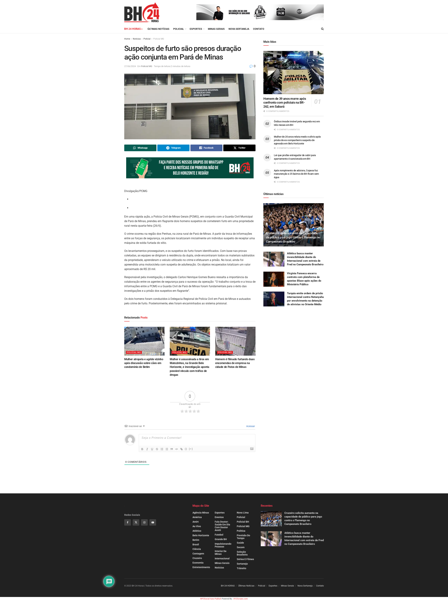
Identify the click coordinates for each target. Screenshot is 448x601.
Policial (178, 28)
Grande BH (221, 539)
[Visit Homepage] (141, 12)
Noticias (137, 39)
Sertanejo (242, 563)
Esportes (196, 28)
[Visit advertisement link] (260, 12)
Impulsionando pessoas (223, 545)
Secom (240, 547)
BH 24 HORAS (228, 585)
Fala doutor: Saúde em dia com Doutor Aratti (222, 526)
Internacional (222, 558)
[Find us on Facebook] (127, 522)
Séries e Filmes (245, 559)
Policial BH (243, 521)
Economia (198, 562)
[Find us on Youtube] (152, 522)
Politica (241, 530)
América (197, 517)
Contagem (198, 553)
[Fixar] (157, 449)
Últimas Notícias (158, 28)
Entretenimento (201, 567)
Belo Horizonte (200, 535)
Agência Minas (200, 512)
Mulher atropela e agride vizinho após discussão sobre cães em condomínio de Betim (143, 363)
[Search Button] (322, 29)
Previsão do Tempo (243, 537)
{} (186, 449)
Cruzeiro (197, 558)
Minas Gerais (216, 28)
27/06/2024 (130, 66)
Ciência (196, 549)
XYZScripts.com (240, 599)
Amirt (195, 521)
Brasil (195, 544)
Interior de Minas (220, 552)
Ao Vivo (196, 526)
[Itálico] (147, 449)
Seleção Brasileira (242, 553)
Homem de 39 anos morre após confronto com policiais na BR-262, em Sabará (284, 102)
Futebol (219, 534)
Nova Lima (243, 512)
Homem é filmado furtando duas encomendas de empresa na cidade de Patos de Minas (235, 363)
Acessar (250, 426)
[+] (191, 449)
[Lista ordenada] (161, 449)
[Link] (181, 449)
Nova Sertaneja (305, 585)
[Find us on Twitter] (136, 522)
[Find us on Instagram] (144, 522)
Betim (195, 540)
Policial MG (158, 39)
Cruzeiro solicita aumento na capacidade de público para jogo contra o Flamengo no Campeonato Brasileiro (293, 237)
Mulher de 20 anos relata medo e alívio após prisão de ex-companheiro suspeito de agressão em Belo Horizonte (297, 140)
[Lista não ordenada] (166, 449)
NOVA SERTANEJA (239, 28)
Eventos (219, 517)
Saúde (240, 542)
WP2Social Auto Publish (210, 599)
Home (127, 39)
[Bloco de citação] (171, 449)
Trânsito (241, 568)
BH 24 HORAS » (133, 28)
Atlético (196, 530)
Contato (258, 28)
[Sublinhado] (152, 449)
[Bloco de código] (176, 449)
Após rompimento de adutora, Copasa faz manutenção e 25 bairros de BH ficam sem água (296, 174)
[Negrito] (142, 449)
